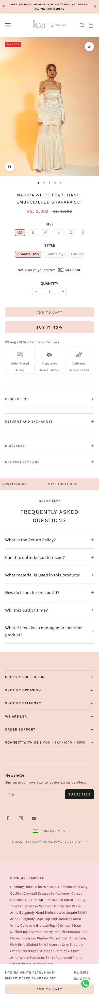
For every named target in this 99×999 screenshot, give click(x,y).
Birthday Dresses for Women (33, 887)
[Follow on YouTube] (34, 818)
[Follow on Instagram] (20, 818)
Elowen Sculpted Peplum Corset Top (38, 938)
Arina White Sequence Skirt (31, 957)
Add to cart (49, 312)
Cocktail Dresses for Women (46, 893)
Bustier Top (34, 900)
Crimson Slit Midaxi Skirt (59, 951)
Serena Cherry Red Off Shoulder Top (59, 932)
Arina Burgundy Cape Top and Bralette (40, 919)
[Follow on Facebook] (7, 818)
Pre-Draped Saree (59, 900)
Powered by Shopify (70, 841)
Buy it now (49, 327)
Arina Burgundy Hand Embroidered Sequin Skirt (47, 912)
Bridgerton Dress (67, 906)
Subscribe (79, 794)
